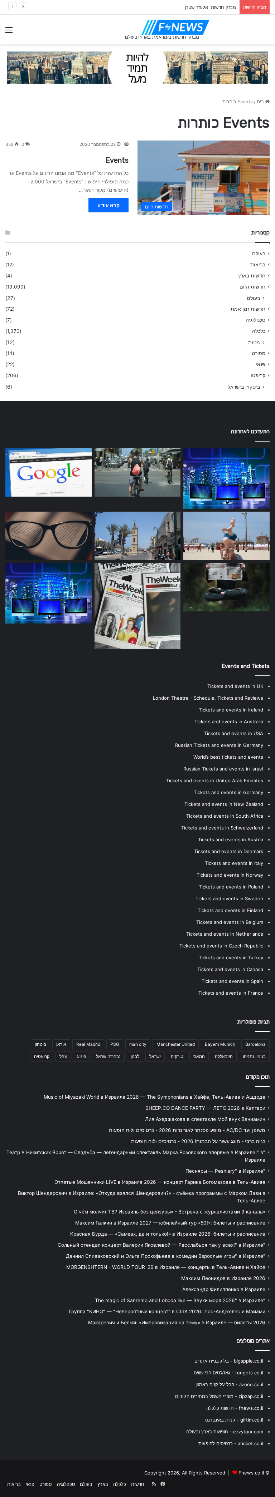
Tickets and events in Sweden (229, 898)
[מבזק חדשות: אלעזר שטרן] (226, 536)
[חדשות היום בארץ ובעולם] (175, 27)
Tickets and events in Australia (228, 721)
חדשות (137, 1484)
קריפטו (258, 375)
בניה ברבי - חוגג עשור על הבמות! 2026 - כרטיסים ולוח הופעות (198, 1141)
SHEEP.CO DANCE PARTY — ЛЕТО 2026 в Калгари (205, 1108)
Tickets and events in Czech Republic (221, 946)
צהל (63, 1056)
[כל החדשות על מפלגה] (138, 472)
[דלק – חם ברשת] (48, 472)
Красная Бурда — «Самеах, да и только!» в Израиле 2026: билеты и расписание (167, 1234)
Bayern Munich (220, 1044)
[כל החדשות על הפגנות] (226, 478)
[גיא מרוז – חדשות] (138, 606)
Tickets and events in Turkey (231, 957)
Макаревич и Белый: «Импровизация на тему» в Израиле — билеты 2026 (176, 1322)
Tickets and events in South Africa (224, 816)
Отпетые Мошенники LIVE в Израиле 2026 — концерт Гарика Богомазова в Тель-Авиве (159, 1182)
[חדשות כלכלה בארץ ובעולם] (137, 67)
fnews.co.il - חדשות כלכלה (234, 1408)
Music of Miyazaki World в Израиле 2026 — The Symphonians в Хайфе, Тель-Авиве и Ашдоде (154, 1097)
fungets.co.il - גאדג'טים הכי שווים (228, 1372)
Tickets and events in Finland (230, 910)
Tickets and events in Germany (228, 792)
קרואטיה (41, 1056)
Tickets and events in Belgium (229, 922)
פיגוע (81, 1056)
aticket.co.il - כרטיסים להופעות (230, 1443)
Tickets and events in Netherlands (224, 934)
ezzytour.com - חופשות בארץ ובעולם (224, 1431)
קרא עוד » (108, 205)
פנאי (260, 364)
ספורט (258, 353)
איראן (61, 1044)
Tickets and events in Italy (234, 863)
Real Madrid (88, 1044)
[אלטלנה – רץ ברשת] (138, 536)
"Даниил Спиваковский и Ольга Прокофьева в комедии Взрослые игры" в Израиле (165, 1256)
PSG (114, 1044)
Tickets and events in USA (233, 733)
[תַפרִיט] (9, 32)
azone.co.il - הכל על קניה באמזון (229, 1384)
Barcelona (255, 1044)
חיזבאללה (224, 1056)
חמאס (199, 1056)
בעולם (258, 253)
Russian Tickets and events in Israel (223, 769)
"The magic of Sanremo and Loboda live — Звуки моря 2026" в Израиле (180, 1300)
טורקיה (177, 1056)
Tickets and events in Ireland (231, 710)
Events (117, 160)
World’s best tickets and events (228, 757)
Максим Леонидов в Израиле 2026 (223, 1278)
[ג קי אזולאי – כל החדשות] (48, 593)
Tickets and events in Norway (230, 875)
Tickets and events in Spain (232, 981)
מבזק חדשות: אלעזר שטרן (210, 7)
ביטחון (40, 1044)
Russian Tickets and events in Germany (219, 745)
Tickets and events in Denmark (228, 851)
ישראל (155, 1056)
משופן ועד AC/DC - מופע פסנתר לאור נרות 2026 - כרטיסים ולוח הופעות (187, 1130)
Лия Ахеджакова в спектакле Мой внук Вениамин (205, 1119)
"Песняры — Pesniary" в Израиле (225, 1171)
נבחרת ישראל (108, 1056)
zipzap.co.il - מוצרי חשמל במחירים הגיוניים (219, 1396)
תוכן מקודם (258, 1077)
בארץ (102, 1484)
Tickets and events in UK (235, 686)
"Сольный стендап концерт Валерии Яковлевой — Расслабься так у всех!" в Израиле (161, 1245)
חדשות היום (252, 287)
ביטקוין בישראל (244, 387)
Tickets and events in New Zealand (223, 804)
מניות (254, 342)
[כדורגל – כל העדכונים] (48, 536)
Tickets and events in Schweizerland (222, 828)
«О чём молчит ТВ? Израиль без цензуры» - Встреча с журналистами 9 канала (169, 1212)
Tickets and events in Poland (231, 887)
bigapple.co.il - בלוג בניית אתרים (228, 1361)
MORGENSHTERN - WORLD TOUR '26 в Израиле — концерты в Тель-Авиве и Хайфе (165, 1267)
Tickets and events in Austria (230, 839)
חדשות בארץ (251, 276)
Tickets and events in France (230, 993)
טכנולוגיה (255, 320)
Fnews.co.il (251, 1473)
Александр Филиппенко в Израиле (223, 1289)
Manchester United (175, 1044)
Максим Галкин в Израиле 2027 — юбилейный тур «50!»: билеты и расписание (170, 1223)
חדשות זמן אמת (248, 309)
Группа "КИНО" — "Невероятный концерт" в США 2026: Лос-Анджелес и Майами (167, 1311)
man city (137, 1044)
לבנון (135, 1056)
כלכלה (258, 331)
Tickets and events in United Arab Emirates (214, 780)
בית (261, 101)
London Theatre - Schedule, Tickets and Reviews (208, 698)
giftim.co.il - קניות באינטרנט (234, 1420)
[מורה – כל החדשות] (226, 587)
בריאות (257, 264)
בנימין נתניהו (254, 1056)
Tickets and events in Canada (230, 969)
